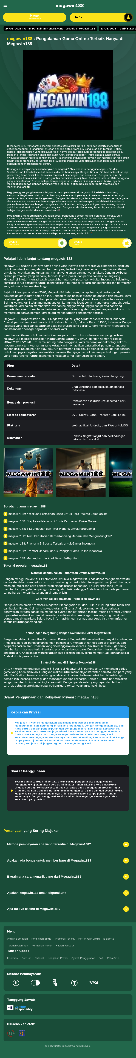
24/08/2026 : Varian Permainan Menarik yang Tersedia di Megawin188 (50, 28)
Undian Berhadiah (17, 938)
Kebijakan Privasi (58, 958)
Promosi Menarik (65, 938)
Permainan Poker (42, 945)
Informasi (12, 958)
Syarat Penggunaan (83, 958)
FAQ (101, 958)
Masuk (35, 16)
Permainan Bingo (41, 938)
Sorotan (26, 958)
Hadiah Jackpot (64, 945)
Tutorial (39, 958)
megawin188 (70, 5)
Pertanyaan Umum (89, 938)
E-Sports (108, 938)
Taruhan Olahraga (17, 945)
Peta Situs (113, 958)
